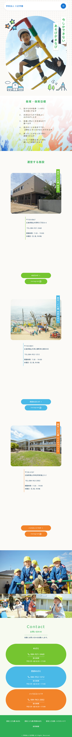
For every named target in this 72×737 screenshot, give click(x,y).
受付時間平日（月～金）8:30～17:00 (36, 705)
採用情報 (36, 726)
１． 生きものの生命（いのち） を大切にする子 (32, 109)
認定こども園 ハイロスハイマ (56, 721)
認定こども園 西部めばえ (33, 721)
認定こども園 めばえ (13, 721)
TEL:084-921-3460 (34, 228)
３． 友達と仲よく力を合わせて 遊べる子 (32, 122)
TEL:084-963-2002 (32, 481)
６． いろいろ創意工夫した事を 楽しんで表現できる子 (32, 141)
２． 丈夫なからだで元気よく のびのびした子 (31, 116)
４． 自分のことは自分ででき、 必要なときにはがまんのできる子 (35, 128)
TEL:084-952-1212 (32, 354)
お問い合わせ (36, 631)
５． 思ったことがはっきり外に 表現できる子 (32, 134)
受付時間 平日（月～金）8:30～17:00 (36, 659)
